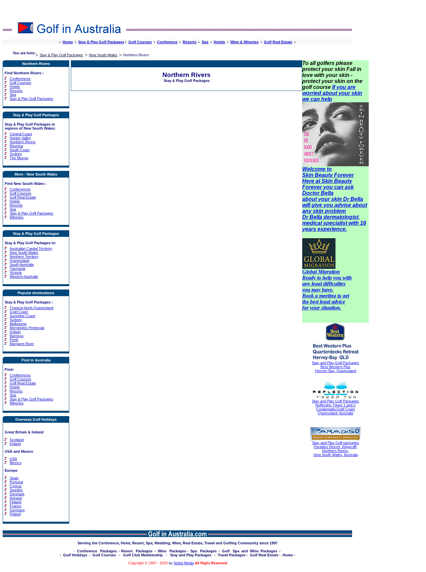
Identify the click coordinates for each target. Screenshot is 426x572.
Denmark (17, 494)
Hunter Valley (20, 138)
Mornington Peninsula (27, 328)
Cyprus (16, 486)
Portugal (16, 482)
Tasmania (17, 269)
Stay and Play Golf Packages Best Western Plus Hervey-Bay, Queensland (335, 367)
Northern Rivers (23, 142)
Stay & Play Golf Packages (101, 42)
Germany (17, 510)
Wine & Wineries (244, 42)
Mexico (15, 463)
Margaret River (22, 344)
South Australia (22, 265)
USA (13, 459)
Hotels (219, 42)
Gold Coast (19, 312)
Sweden (16, 490)
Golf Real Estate (278, 42)
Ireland (15, 444)
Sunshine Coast (22, 316)
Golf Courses (140, 42)
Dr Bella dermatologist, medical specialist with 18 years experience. (334, 223)
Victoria (16, 273)
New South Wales (103, 55)
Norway (16, 498)
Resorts (189, 42)
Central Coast (21, 134)
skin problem (329, 211)
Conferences (20, 79)
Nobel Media (184, 563)
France (15, 506)
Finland (15, 502)
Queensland (19, 261)
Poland (15, 514)
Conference (167, 42)
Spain (14, 478)
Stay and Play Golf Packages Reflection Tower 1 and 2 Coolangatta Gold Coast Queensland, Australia (335, 407)
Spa (205, 42)
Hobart (15, 332)
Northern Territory (24, 257)
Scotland (17, 440)
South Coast (20, 150)
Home (68, 42)
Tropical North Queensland (31, 308)
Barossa (16, 336)
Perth (14, 340)
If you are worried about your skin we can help (332, 93)
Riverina (16, 146)
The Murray (19, 158)
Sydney (16, 154)
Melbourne (18, 324)
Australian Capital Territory (31, 249)
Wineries (17, 217)
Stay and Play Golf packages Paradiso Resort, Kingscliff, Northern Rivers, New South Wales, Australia (335, 449)
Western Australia (24, 277)
